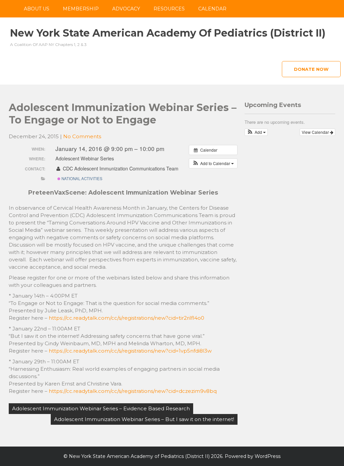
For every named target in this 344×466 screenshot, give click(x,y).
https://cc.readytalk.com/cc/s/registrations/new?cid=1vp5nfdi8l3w (130, 351)
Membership (81, 9)
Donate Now (311, 69)
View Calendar (316, 132)
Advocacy (126, 9)
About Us (36, 9)
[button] (213, 163)
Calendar (212, 9)
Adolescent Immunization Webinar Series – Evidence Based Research (101, 408)
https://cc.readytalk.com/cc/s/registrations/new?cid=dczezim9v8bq (133, 391)
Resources (169, 9)
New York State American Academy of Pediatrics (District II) (168, 33)
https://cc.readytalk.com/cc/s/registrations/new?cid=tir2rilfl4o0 (126, 318)
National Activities (81, 178)
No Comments (82, 136)
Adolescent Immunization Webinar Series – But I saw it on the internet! (144, 419)
